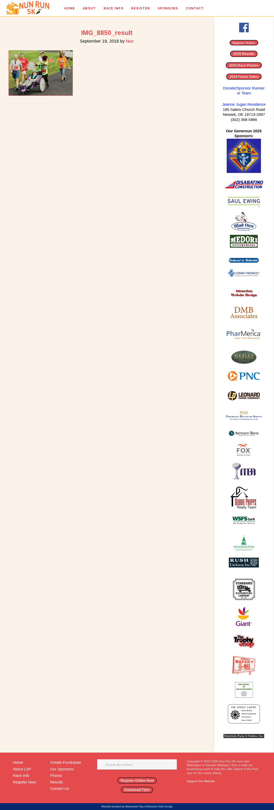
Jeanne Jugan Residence (244, 104)
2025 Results (243, 54)
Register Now (24, 782)
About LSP (22, 769)
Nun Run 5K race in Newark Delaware (27, 8)
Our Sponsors (62, 769)
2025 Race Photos (244, 65)
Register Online (243, 43)
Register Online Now (137, 780)
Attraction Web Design (160, 806)
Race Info (21, 775)
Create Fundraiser (65, 762)
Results (56, 782)
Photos (56, 775)
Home (18, 762)
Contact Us (59, 788)
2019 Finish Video (243, 77)
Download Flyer (137, 790)
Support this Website (201, 781)
